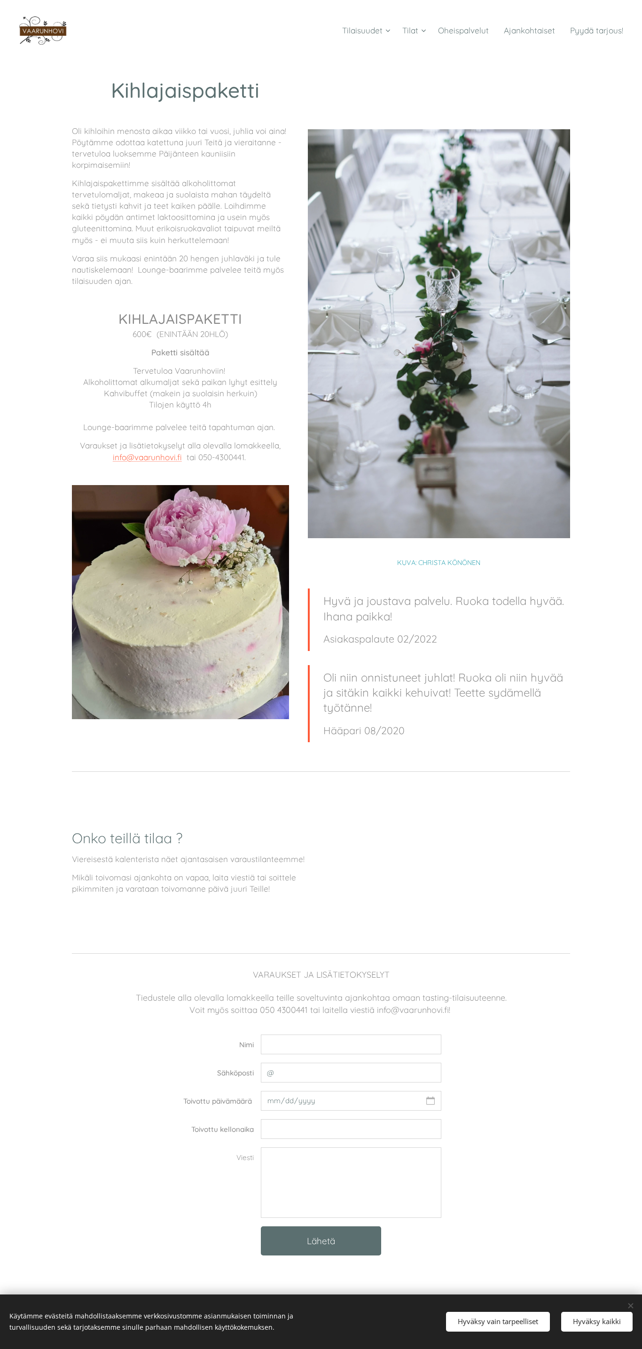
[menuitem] (367, 30)
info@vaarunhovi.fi (147, 457)
